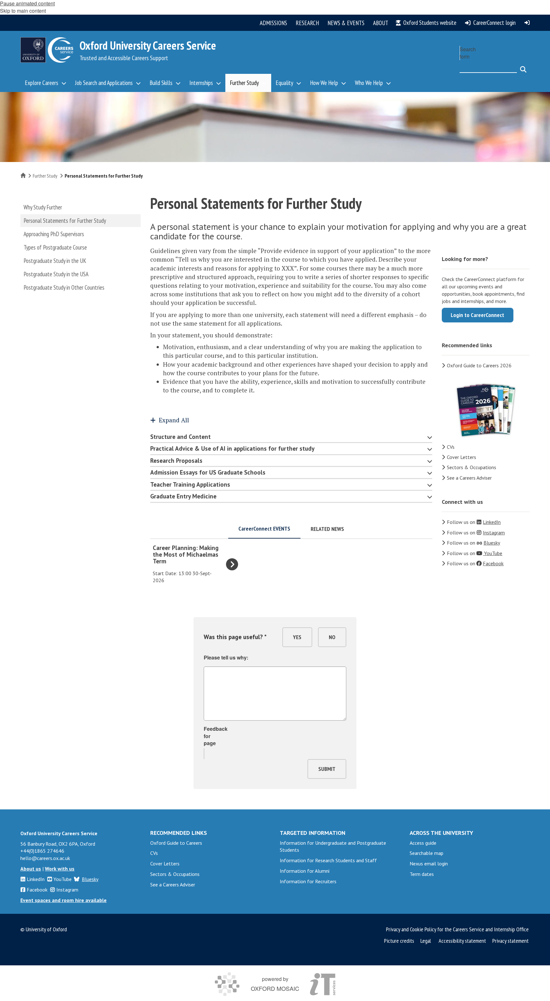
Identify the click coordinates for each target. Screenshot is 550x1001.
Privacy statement (510, 940)
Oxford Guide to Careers (176, 843)
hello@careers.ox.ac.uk (45, 858)
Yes (297, 637)
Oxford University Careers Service (148, 45)
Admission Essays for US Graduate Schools (207, 472)
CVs (451, 447)
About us (30, 868)
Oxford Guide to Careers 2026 (479, 365)
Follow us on (474, 522)
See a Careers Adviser (469, 478)
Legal (425, 940)
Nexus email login (429, 863)
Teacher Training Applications (190, 484)
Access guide (423, 843)
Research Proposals (176, 460)
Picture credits (399, 940)
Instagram (67, 889)
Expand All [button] (174, 420)
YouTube (62, 879)
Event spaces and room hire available (63, 900)
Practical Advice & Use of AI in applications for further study (232, 448)
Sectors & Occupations (471, 467)
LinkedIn (36, 879)
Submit (326, 768)
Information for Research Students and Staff (328, 860)
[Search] (523, 66)
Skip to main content (23, 10)
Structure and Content (180, 437)
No (332, 637)
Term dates (422, 874)
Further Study (45, 176)
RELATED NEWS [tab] (327, 528)
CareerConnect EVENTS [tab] (264, 528)
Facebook (37, 889)
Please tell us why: (226, 657)
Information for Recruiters (308, 881)
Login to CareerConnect (477, 315)
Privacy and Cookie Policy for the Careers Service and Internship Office (457, 929)
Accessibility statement (462, 940)
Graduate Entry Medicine (183, 496)
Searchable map (426, 853)
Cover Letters (461, 457)
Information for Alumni (304, 871)
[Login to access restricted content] (527, 22)
